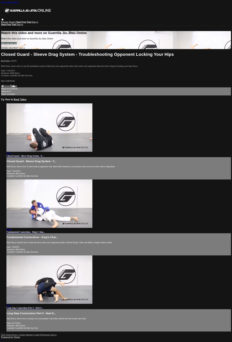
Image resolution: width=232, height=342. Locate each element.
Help (3, 335)
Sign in (35, 22)
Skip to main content (10, 2)
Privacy (15, 335)
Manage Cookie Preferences (38, 335)
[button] (2, 19)
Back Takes (5, 61)
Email (14, 86)
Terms (9, 335)
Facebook (5, 86)
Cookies (22, 335)
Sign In (19, 24)
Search (12, 22)
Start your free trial (9, 43)
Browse (5, 22)
